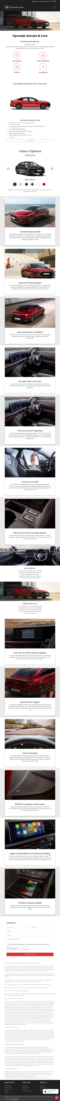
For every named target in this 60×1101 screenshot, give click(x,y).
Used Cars (8, 1085)
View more (11, 137)
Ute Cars (24, 1085)
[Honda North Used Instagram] (55, 1)
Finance (7, 1092)
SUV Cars (25, 1089)
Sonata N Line (30, 155)
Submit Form (30, 954)
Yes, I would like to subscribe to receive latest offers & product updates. (28, 944)
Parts (6, 1090)
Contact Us (43, 1087)
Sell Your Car (8, 1087)
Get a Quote (30, 140)
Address (36, 1)
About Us (42, 1085)
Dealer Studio (14, 1099)
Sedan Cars (25, 1087)
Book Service (8, 1089)
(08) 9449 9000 (46, 1)
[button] (54, 7)
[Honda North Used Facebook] (53, 1)
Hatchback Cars (27, 1090)
